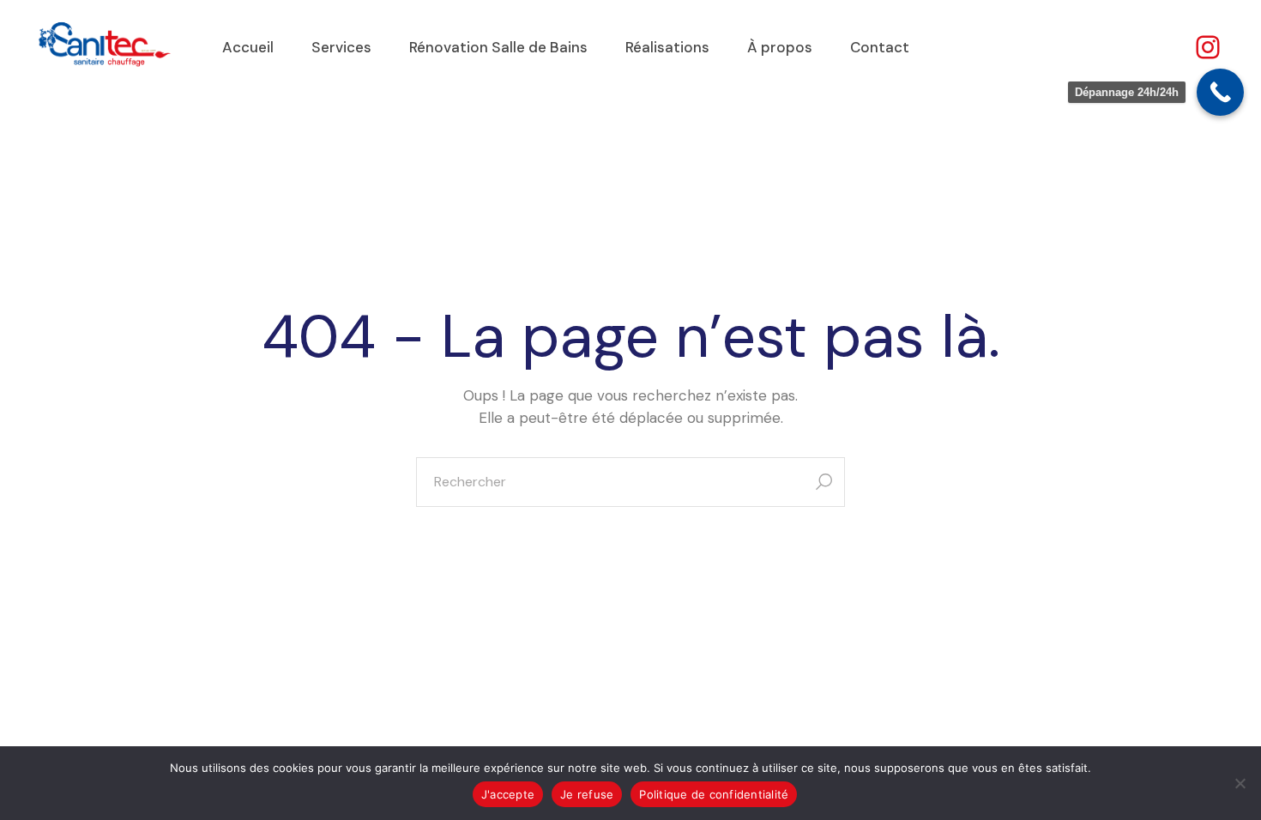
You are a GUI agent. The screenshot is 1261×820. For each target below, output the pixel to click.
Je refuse (586, 794)
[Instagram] (1207, 47)
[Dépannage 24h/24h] (1220, 92)
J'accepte (507, 794)
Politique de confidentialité (713, 794)
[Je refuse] (1239, 783)
